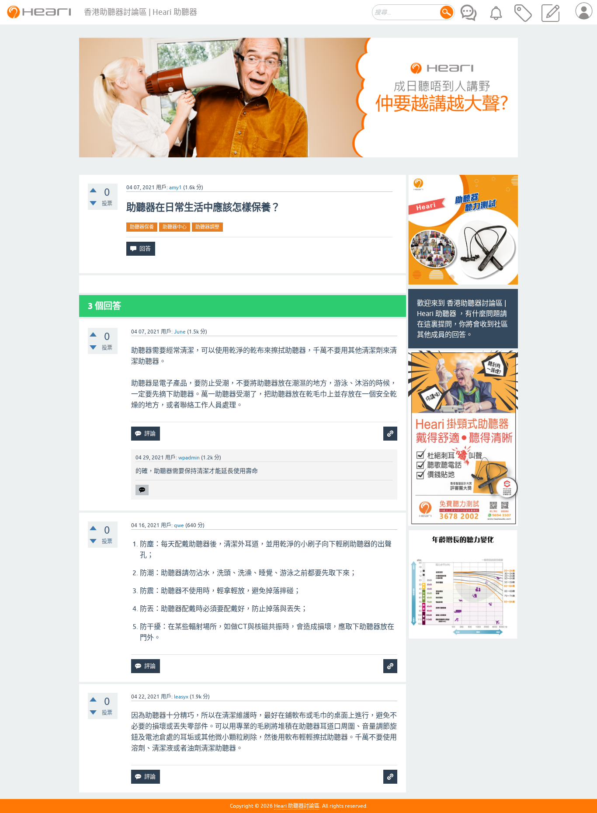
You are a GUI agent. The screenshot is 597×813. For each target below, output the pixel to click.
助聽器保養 (142, 226)
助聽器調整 (207, 226)
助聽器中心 (175, 226)
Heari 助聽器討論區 (296, 806)
